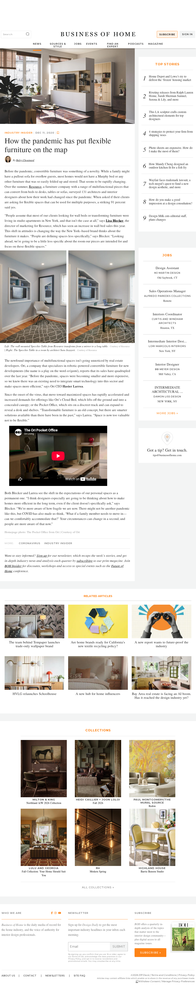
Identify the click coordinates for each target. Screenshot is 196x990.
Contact (30, 975)
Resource (35, 186)
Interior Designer (167, 364)
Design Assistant (167, 267)
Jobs (78, 43)
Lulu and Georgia (44, 868)
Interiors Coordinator (167, 314)
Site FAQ (79, 975)
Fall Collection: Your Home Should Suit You (44, 873)
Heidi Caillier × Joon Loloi (98, 799)
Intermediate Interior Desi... (167, 341)
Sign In (187, 34)
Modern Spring (98, 871)
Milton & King (44, 799)
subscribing (85, 560)
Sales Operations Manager (167, 291)
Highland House (152, 868)
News (37, 43)
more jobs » (167, 413)
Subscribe (167, 34)
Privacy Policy (74, 959)
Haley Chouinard (25, 160)
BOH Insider (13, 566)
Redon (152, 806)
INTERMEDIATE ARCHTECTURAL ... (167, 389)
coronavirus (29, 543)
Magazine (155, 43)
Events (91, 43)
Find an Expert (112, 45)
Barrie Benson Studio (152, 871)
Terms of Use (78, 956)
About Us (8, 975)
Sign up (42, 555)
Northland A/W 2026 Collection (43, 803)
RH (98, 868)
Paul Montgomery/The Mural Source (152, 801)
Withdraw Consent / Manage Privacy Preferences (166, 981)
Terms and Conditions (163, 975)
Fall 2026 (98, 803)
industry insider (19, 132)
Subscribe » (150, 952)
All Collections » (98, 887)
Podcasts (136, 43)
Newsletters (55, 975)
